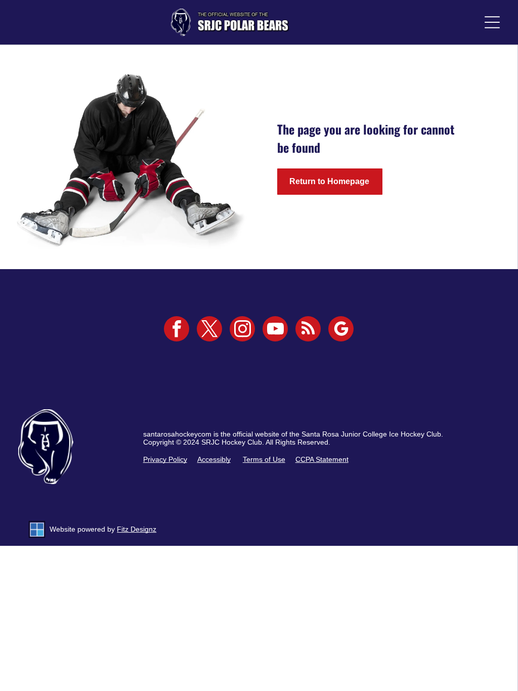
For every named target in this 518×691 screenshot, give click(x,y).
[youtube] (275, 330)
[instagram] (242, 330)
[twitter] (209, 330)
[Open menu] (492, 22)
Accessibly (214, 459)
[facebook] (176, 330)
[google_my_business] (341, 330)
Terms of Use (264, 459)
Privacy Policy (165, 459)
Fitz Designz (136, 529)
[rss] (308, 330)
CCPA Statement (322, 459)
